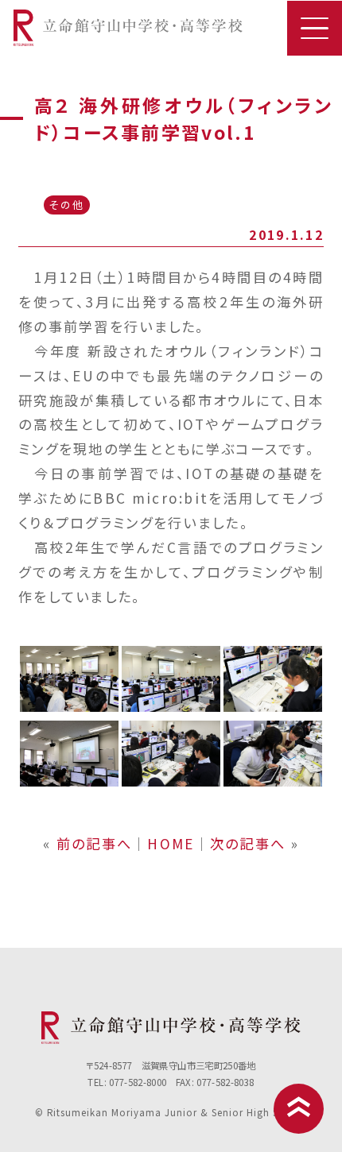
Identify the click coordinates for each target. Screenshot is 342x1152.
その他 (66, 204)
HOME (170, 843)
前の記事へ (94, 843)
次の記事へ (248, 843)
